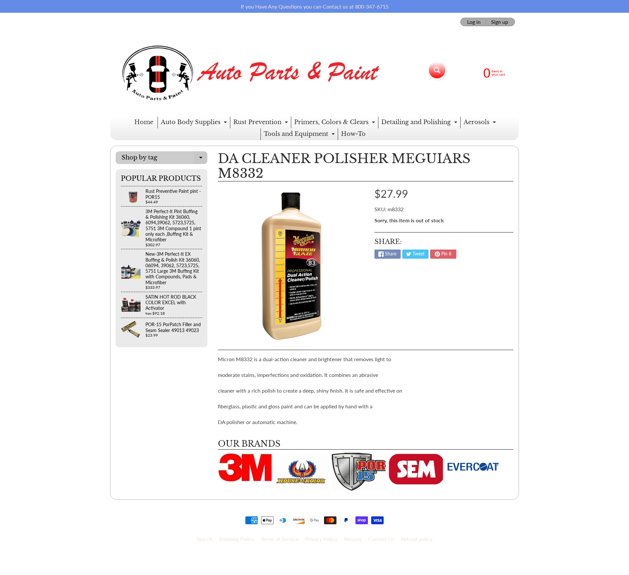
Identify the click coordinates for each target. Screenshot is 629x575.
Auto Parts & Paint (312, 556)
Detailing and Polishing (420, 123)
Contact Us (381, 539)
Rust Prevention (261, 123)
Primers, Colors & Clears (335, 123)
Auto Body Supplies (195, 123)
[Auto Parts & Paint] (247, 70)
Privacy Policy (321, 539)
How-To (353, 134)
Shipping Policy (236, 539)
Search (204, 539)
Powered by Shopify (314, 561)
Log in (474, 22)
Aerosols (481, 123)
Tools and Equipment (300, 135)
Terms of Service (279, 539)
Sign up (499, 22)
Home (143, 122)
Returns (353, 539)
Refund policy (416, 539)
